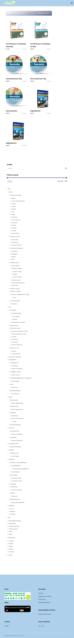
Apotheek (11, 505)
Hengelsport (11, 537)
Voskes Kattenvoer (17, 345)
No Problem (16, 316)
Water (10, 531)
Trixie (14, 297)
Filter (10, 181)
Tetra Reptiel (15, 456)
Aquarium (12, 459)
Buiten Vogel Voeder (17, 403)
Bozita (13, 198)
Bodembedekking (15, 390)
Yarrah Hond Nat (16, 245)
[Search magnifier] (66, 168)
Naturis (14, 256)
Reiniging (13, 484)
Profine (14, 206)
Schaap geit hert (13, 443)
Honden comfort (15, 288)
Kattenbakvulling (16, 313)
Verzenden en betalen (44, 602)
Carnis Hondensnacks (18, 283)
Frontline (12, 514)
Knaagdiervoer (14, 362)
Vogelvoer (13, 412)
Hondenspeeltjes (15, 300)
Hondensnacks (14, 262)
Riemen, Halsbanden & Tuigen (20, 294)
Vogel (10, 397)
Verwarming (13, 486)
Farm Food (15, 239)
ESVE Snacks (16, 375)
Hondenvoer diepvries (16, 248)
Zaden (11, 534)
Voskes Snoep (17, 271)
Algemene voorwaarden (44, 596)
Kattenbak (13, 310)
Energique (15, 254)
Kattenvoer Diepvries (15, 357)
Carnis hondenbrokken (18, 201)
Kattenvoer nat (14, 348)
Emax (12, 509)
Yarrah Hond (15, 233)
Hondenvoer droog (15, 195)
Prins (13, 212)
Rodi (13, 259)
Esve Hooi (15, 387)
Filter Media (13, 475)
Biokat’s (15, 319)
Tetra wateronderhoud (18, 502)
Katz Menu (15, 339)
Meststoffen (12, 523)
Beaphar (12, 511)
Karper (11, 546)
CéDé (14, 421)
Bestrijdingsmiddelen (15, 521)
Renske (14, 209)
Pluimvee (11, 428)
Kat (10, 307)
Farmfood (14, 217)
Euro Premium (16, 220)
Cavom (14, 203)
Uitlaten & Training (15, 291)
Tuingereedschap (14, 526)
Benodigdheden (16, 465)
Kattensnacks (14, 325)
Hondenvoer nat (15, 236)
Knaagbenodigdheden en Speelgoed (20, 378)
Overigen (11, 551)
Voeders (12, 493)
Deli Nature (15, 366)
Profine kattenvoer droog (19, 334)
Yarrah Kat (15, 342)
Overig (10, 555)
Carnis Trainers (17, 277)
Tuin (9, 517)
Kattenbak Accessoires (18, 322)
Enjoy (13, 214)
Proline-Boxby (16, 265)
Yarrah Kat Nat (16, 353)
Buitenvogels (14, 400)
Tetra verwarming (17, 490)
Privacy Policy (42, 599)
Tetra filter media (16, 478)
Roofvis (11, 549)
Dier (9, 188)
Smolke (14, 230)
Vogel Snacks (14, 406)
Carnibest (14, 251)
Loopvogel (13, 437)
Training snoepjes (17, 268)
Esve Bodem (15, 393)
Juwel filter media (17, 481)
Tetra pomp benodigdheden (21, 469)
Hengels (11, 541)
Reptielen (11, 450)
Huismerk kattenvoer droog (20, 331)
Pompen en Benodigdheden (18, 462)
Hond (10, 192)
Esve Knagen (15, 381)
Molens (11, 543)
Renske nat (15, 242)
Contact (7, 626)
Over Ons (40, 593)
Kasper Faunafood (17, 368)
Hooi (11, 384)
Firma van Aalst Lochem (44, 614)
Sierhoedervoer (14, 431)
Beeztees (14, 304)
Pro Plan (14, 228)
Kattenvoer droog (15, 328)
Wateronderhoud (15, 499)
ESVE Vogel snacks (17, 409)
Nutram (14, 225)
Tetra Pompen (16, 472)
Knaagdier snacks (15, 371)
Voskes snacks (16, 280)
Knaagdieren (12, 359)
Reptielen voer (14, 453)
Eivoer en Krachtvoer (18, 418)
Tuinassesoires (13, 529)
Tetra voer (14, 496)
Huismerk (14, 222)
